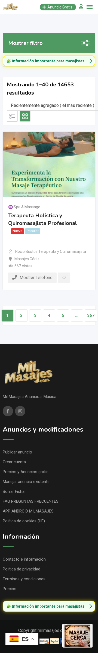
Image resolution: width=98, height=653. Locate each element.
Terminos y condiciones (24, 578)
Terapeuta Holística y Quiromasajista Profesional (42, 219)
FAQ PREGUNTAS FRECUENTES (31, 501)
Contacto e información (24, 559)
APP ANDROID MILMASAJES (28, 511)
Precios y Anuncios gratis (25, 471)
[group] (49, 60)
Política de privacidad (21, 569)
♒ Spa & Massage (24, 207)
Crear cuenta (14, 461)
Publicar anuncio (17, 452)
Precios (9, 588)
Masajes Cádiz (26, 259)
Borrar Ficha (13, 491)
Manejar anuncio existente (26, 481)
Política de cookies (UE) (24, 521)
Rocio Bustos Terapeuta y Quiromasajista (50, 251)
